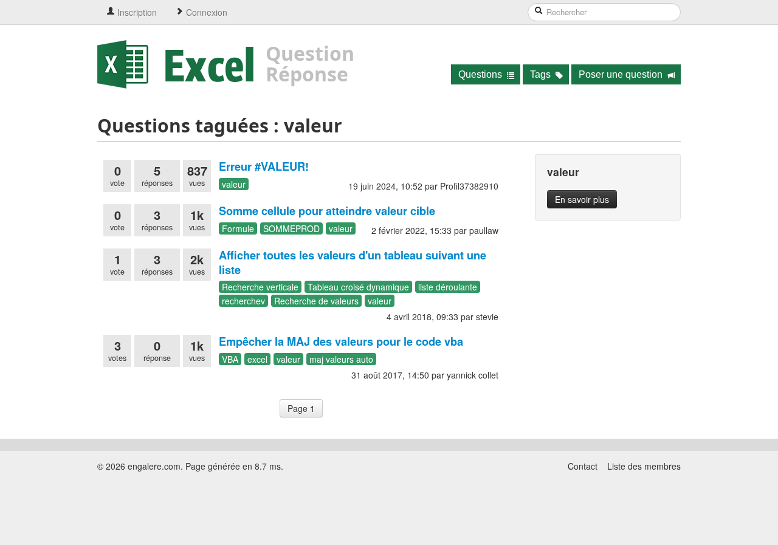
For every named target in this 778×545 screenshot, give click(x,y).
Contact (582, 466)
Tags (541, 74)
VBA (230, 359)
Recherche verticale (260, 287)
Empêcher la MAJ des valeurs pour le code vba (341, 341)
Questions (481, 74)
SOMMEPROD (291, 228)
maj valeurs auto (341, 359)
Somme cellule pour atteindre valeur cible (327, 211)
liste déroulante (447, 287)
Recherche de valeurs (316, 301)
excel (257, 359)
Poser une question (622, 74)
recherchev (243, 301)
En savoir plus (582, 199)
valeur (234, 184)
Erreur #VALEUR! (264, 166)
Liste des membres (644, 466)
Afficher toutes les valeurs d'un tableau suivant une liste (352, 262)
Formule (238, 228)
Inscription (136, 12)
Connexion (205, 12)
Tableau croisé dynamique (358, 287)
